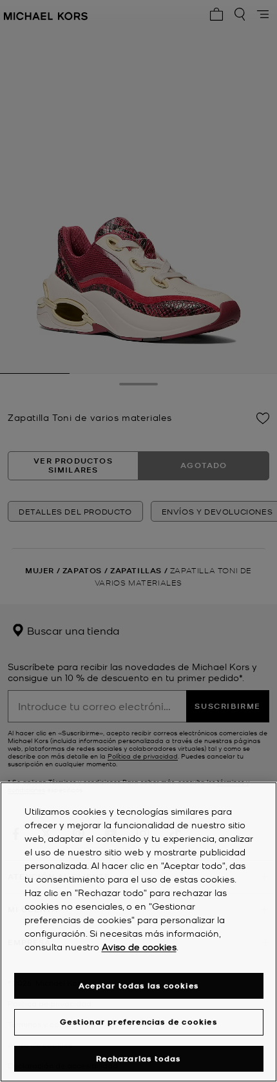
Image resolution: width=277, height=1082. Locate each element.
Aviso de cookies (139, 946)
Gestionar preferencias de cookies (138, 1021)
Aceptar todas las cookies (138, 985)
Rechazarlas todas (138, 1058)
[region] (138, 932)
